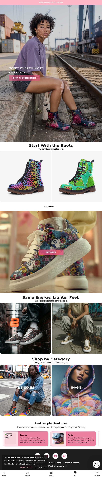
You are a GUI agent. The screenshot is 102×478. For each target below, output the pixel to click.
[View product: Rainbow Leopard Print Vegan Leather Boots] (25, 176)
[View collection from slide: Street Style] (25, 328)
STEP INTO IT (51, 252)
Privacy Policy (55, 462)
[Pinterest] (55, 456)
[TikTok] (64, 456)
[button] (96, 464)
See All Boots (50, 207)
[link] (27, 474)
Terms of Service (72, 462)
